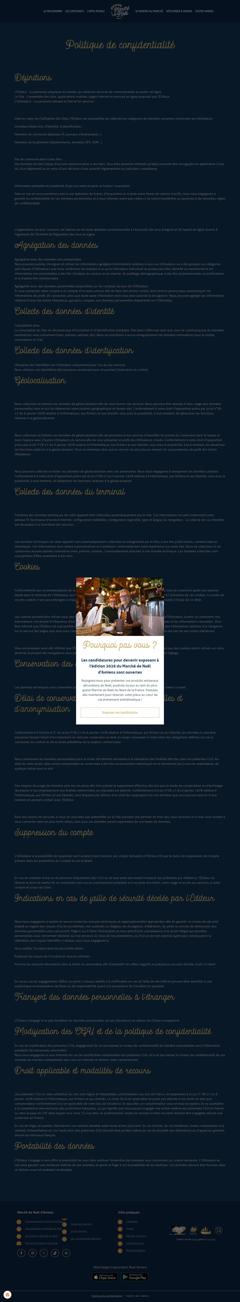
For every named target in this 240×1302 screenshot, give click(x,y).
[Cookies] (7, 1295)
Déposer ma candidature (120, 712)
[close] (159, 586)
